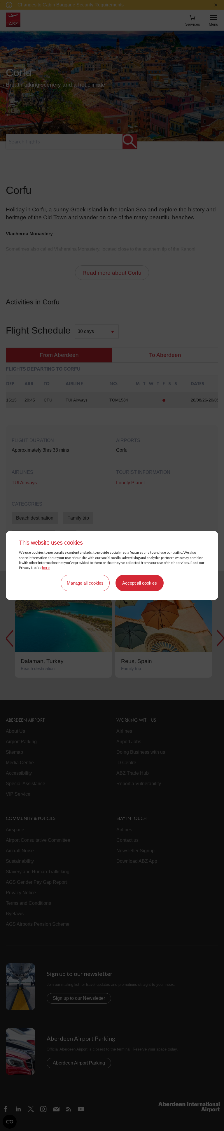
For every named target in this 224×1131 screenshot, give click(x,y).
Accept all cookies (139, 583)
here (46, 567)
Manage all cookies (85, 583)
